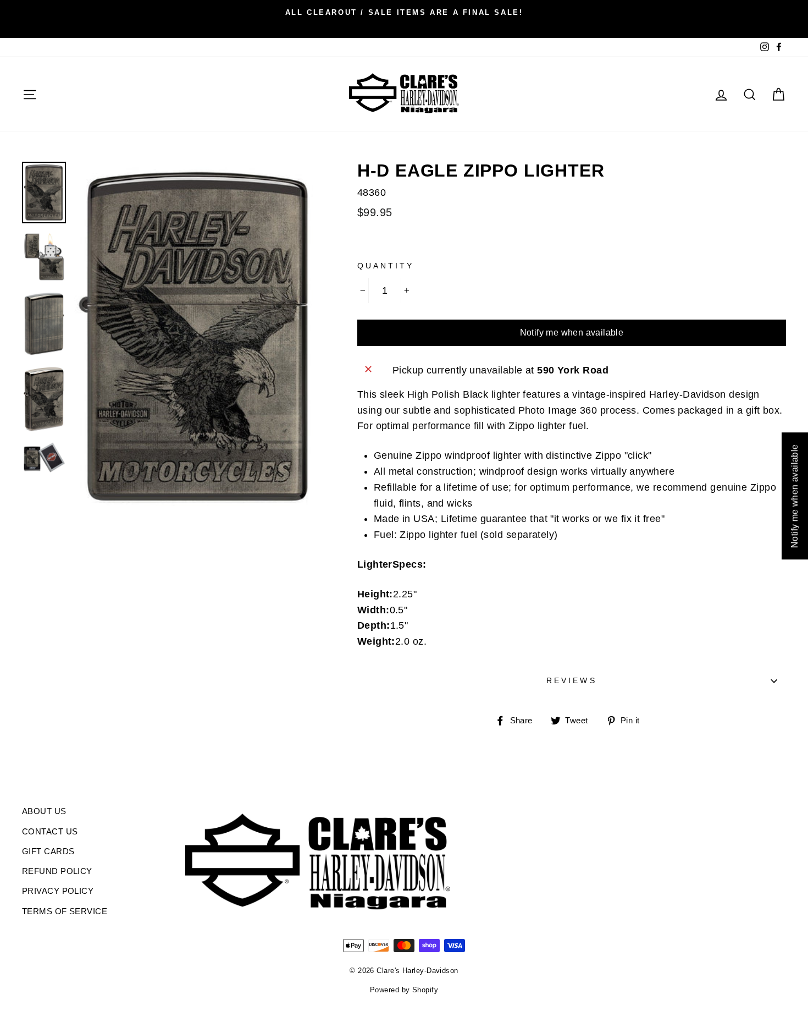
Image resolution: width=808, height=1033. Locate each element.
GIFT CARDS (48, 851)
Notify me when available (572, 332)
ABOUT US (44, 811)
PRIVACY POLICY (57, 890)
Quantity (385, 266)
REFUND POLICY (57, 871)
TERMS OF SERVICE (64, 911)
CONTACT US (50, 831)
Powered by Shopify (404, 990)
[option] (404, 12)
